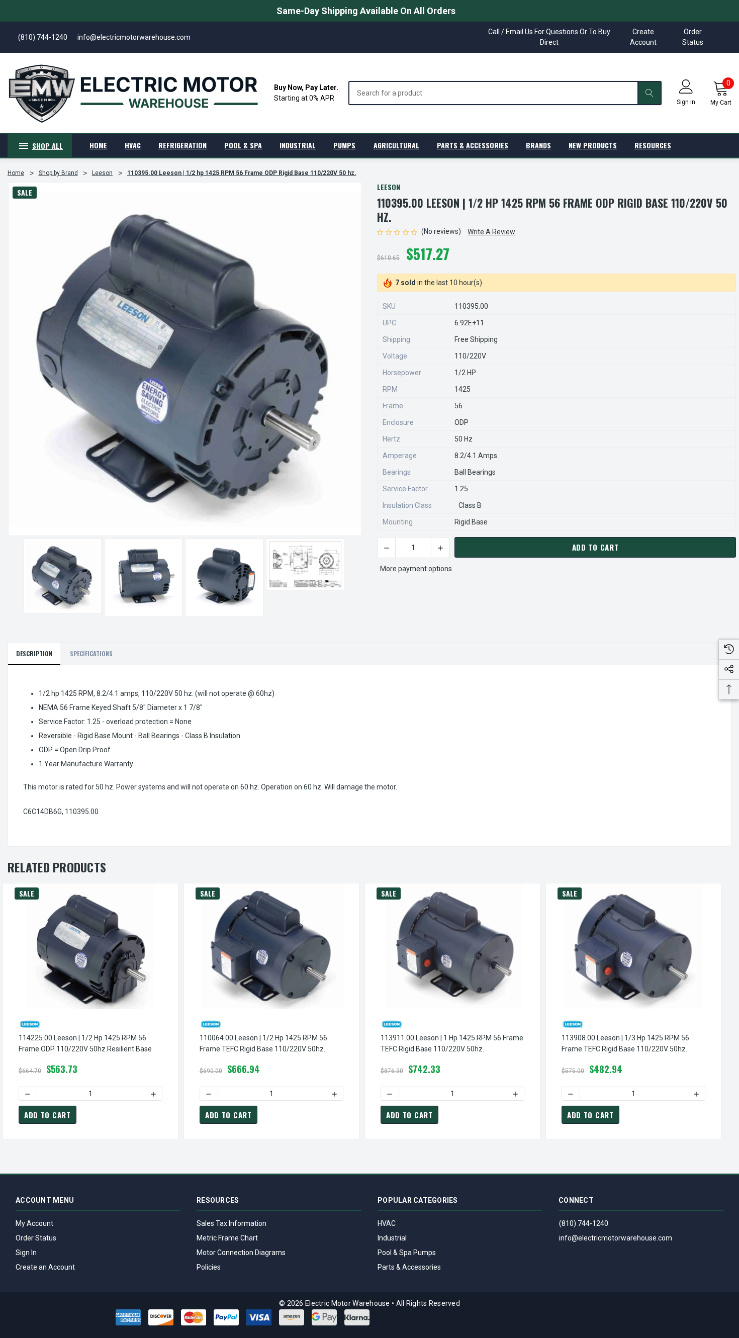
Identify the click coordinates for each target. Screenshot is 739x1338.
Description (34, 653)
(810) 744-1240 (583, 1223)
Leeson (388, 187)
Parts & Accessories (409, 1267)
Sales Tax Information (231, 1223)
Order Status (692, 37)
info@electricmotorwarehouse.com (615, 1238)
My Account (34, 1223)
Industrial (392, 1238)
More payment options (416, 569)
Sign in (686, 102)
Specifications (91, 653)
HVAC (387, 1223)
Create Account (643, 37)
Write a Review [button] (491, 232)
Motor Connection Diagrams (241, 1252)
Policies (209, 1267)
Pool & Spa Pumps (407, 1252)
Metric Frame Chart (227, 1238)
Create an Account (45, 1267)
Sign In (26, 1252)
